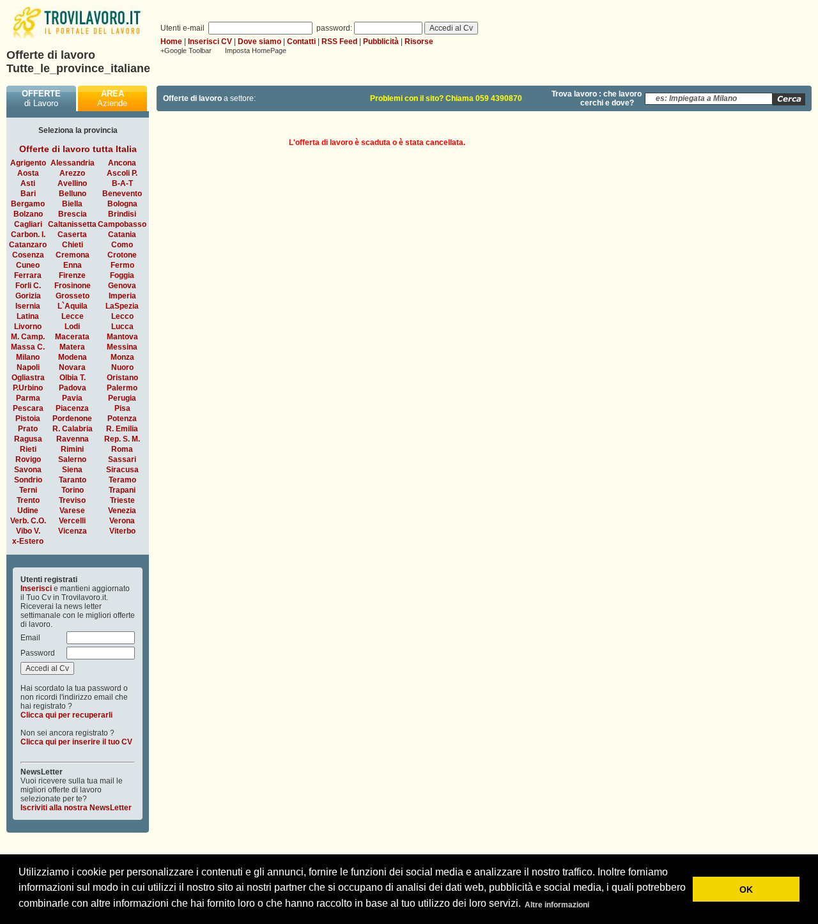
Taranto (72, 479)
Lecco (122, 316)
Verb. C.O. (28, 520)
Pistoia (27, 418)
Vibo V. (28, 531)
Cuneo (28, 265)
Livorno (28, 326)
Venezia (122, 510)
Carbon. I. (28, 234)
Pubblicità (381, 41)
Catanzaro (28, 244)
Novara (72, 367)
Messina (122, 347)
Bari (28, 193)
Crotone (122, 254)
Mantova (122, 336)
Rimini (72, 449)
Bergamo (28, 203)
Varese (72, 510)
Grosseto (72, 295)
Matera (72, 347)
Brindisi (122, 214)
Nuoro (122, 367)
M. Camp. (28, 336)
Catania (122, 234)
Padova (72, 387)
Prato (28, 428)
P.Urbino (28, 387)
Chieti (72, 244)
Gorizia (28, 295)
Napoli (28, 367)
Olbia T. (72, 377)
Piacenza (72, 408)
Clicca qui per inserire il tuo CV (76, 741)
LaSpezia (122, 306)
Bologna (122, 203)
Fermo (122, 265)
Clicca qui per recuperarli (66, 715)
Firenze (72, 275)
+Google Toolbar (186, 50)
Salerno (72, 459)
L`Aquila (73, 306)
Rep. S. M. (122, 439)
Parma (28, 398)
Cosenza (28, 254)
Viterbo (122, 531)
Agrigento (28, 162)
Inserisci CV (210, 41)
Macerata (72, 336)
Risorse (419, 41)
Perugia (122, 398)
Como (122, 244)
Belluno (72, 193)
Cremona (72, 254)
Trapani (122, 490)
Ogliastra (28, 377)
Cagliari (28, 224)
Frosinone (72, 285)
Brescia (72, 214)
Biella (72, 203)
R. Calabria (72, 428)
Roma (122, 449)
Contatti (301, 41)
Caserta (72, 234)
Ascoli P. (122, 173)
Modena (72, 357)
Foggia (122, 275)
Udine (27, 510)
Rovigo (28, 459)
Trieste (122, 500)
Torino (72, 490)
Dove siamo (259, 41)
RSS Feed (339, 41)
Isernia (27, 306)
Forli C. (28, 285)
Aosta (28, 173)
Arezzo (72, 173)
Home (171, 41)
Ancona (122, 162)
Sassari (122, 459)
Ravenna (72, 439)
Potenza (122, 418)
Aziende (112, 98)
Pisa (122, 408)
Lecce (72, 316)
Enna (72, 265)
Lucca (122, 326)
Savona (28, 469)
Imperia (122, 295)
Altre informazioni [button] (557, 904)
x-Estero (27, 541)
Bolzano (28, 214)
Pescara (28, 408)
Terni (28, 490)
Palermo (122, 387)
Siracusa (122, 469)
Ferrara (28, 275)
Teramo (122, 479)
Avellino (72, 183)
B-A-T (122, 183)
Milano (28, 357)
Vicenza (72, 531)
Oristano (122, 377)
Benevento (122, 193)
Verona (122, 520)
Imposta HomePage (255, 50)
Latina (28, 316)
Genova (122, 285)
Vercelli (72, 520)
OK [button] (746, 889)
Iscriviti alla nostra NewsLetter (76, 807)
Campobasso (122, 224)
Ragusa (28, 439)
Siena (72, 469)
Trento (28, 500)
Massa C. (28, 347)
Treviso (72, 500)
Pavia (72, 398)
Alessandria (72, 162)
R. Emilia (122, 428)
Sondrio (28, 479)
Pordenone (72, 418)
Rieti (28, 449)
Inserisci (36, 588)
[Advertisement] (704, 218)
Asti (27, 183)
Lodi (72, 326)
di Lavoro (41, 98)
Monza (122, 357)
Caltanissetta (72, 224)
